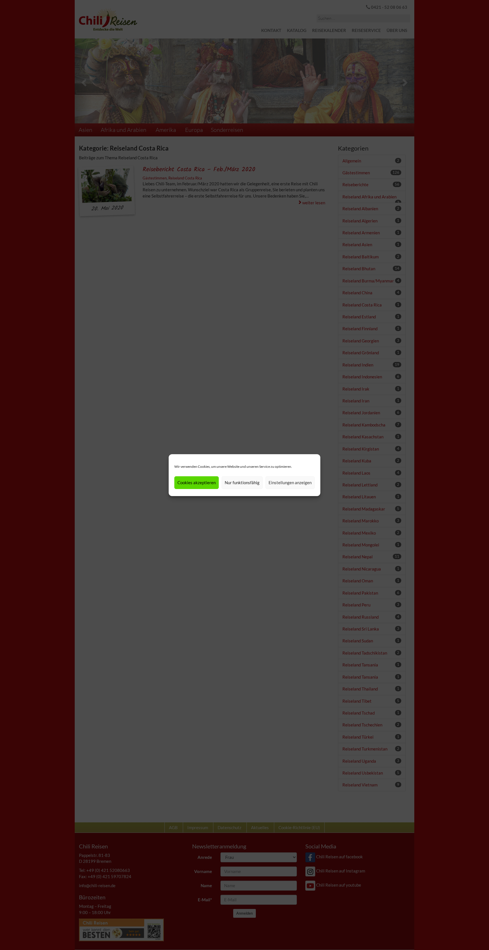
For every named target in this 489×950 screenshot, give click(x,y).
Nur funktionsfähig (242, 482)
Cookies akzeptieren (196, 482)
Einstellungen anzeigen (290, 482)
